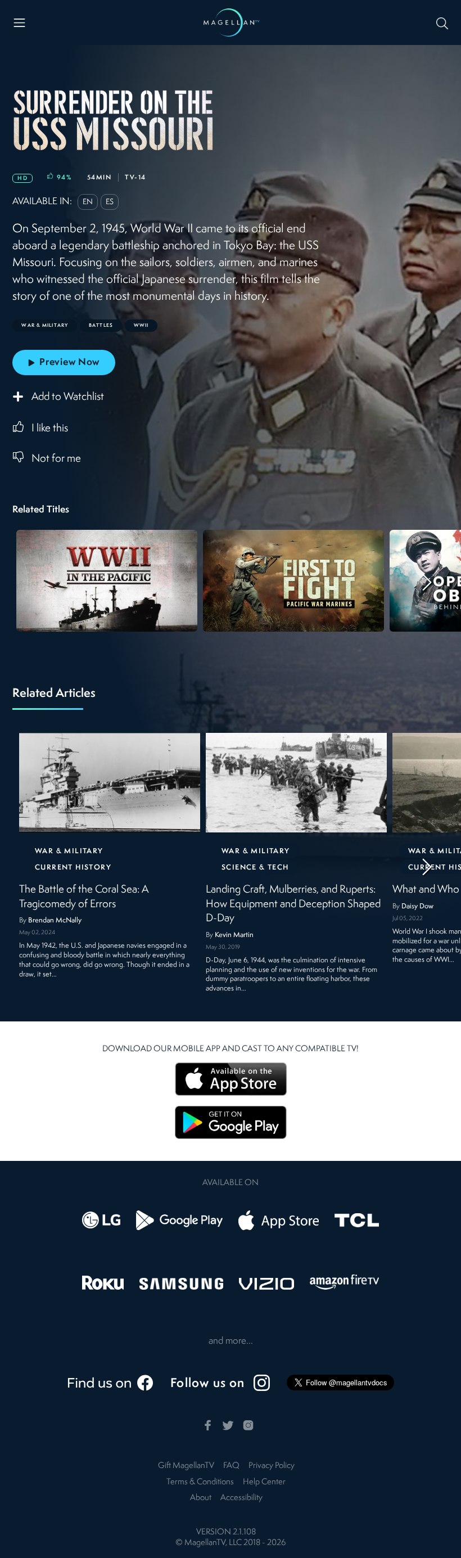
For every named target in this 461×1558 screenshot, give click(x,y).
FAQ (231, 1466)
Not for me (56, 459)
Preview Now (69, 362)
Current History (73, 867)
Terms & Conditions (200, 1482)
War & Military (69, 851)
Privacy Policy (271, 1466)
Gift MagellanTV (186, 1466)
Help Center (264, 1482)
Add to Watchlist (67, 397)
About (200, 1498)
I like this (49, 428)
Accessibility (241, 1498)
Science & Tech (255, 867)
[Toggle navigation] (19, 23)
